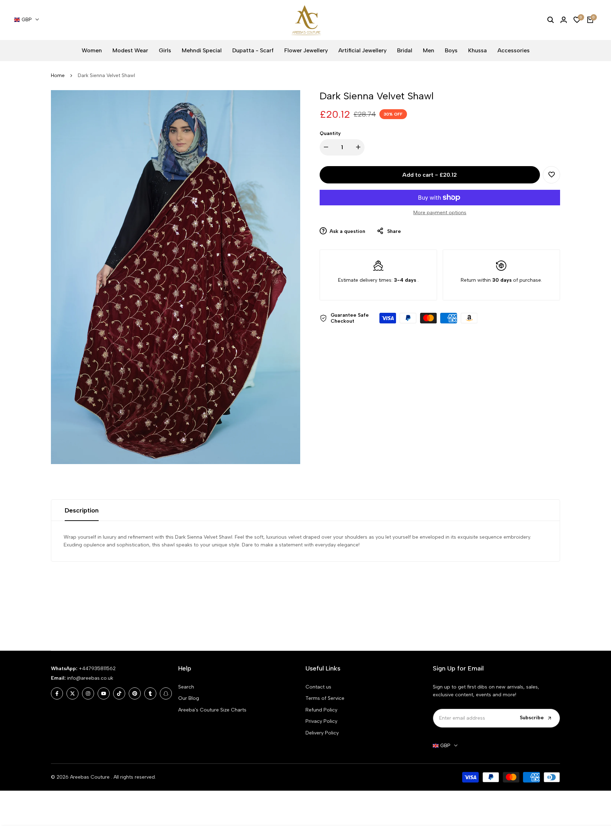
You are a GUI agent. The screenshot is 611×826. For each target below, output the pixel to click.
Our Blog (188, 698)
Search (186, 687)
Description (82, 510)
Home (58, 75)
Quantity (330, 133)
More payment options (439, 213)
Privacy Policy (321, 721)
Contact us (318, 687)
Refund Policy (321, 710)
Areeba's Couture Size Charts (212, 710)
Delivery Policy (322, 733)
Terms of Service (325, 698)
